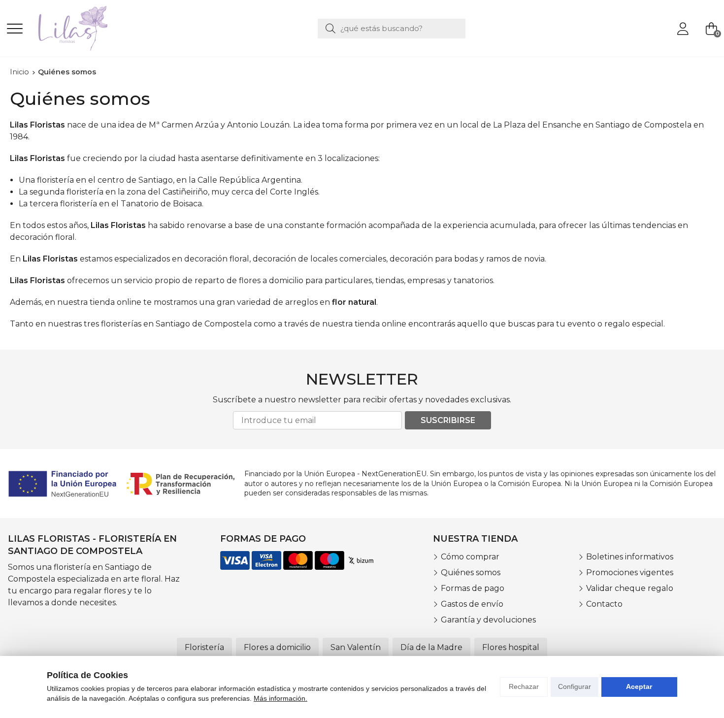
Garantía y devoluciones (488, 619)
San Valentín (355, 647)
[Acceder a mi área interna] (683, 28)
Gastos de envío (472, 604)
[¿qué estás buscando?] (391, 28)
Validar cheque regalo (629, 588)
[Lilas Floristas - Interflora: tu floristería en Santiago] (72, 28)
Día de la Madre (431, 647)
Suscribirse (448, 420)
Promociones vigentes (629, 572)
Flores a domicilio (277, 647)
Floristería (204, 647)
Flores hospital (510, 647)
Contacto (604, 604)
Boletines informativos (629, 556)
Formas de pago (472, 588)
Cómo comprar (470, 556)
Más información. (280, 698)
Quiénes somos (470, 572)
